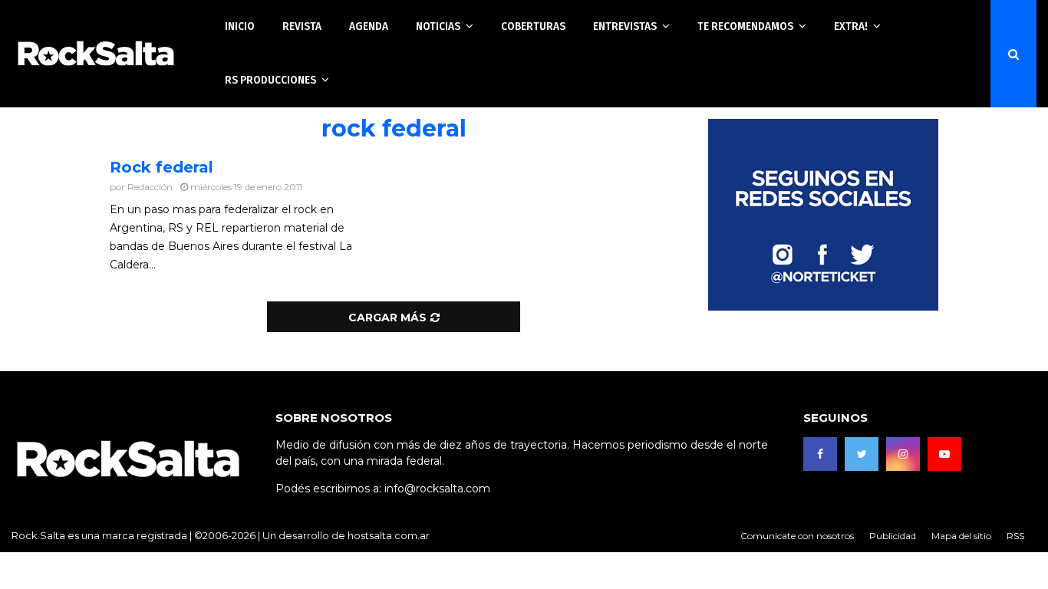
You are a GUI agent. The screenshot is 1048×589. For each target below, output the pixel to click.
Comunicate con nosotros (797, 535)
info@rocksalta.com (437, 488)
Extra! (851, 26)
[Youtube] (944, 454)
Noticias (438, 26)
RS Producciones (270, 80)
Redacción (150, 186)
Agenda (368, 26)
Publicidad (892, 535)
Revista (301, 26)
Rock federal (161, 167)
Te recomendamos (745, 26)
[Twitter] (861, 454)
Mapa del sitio (961, 535)
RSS (1015, 535)
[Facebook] (820, 454)
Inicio (240, 26)
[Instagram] (903, 454)
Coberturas (533, 26)
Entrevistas (625, 26)
